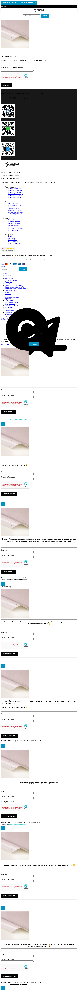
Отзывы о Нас (13, 241)
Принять (34, 344)
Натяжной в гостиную (15, 194)
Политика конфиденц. (15, 243)
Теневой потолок (14, 220)
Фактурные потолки (15, 210)
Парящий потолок (14, 221)
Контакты (11, 238)
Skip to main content (28, 2)
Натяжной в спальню (15, 190)
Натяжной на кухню (15, 189)
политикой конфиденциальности (18, 419)
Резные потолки (13, 225)
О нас (10, 236)
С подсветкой (12, 280)
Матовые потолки (14, 203)
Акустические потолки (15, 212)
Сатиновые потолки (14, 207)
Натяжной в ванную (15, 195)
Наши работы (12, 240)
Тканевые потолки (14, 208)
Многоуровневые (14, 223)
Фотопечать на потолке (16, 227)
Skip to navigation (9, 2)
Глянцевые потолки (14, 205)
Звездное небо (13, 230)
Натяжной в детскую (15, 192)
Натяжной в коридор (15, 197)
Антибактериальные (15, 214)
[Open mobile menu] (52, 16)
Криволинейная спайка (16, 228)
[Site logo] (39, 12)
